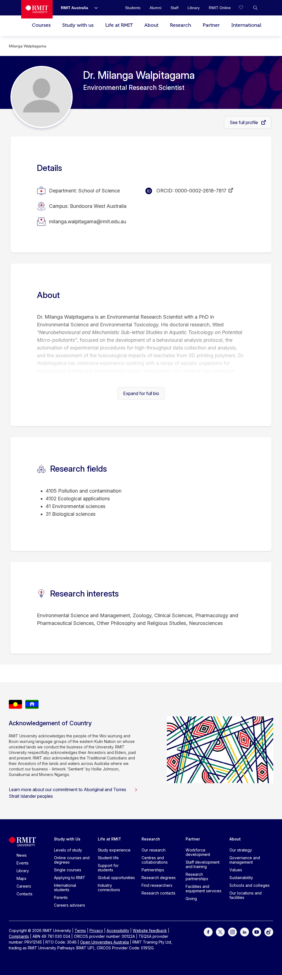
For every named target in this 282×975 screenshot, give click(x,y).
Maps (21, 878)
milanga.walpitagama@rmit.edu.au (87, 221)
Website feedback (150, 930)
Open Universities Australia (104, 942)
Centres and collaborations (155, 859)
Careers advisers (69, 905)
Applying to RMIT (69, 877)
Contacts (24, 893)
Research (180, 25)
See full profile (244, 122)
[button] (255, 7)
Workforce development (198, 852)
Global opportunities (116, 877)
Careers (24, 886)
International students (65, 887)
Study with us (78, 25)
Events (23, 863)
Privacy (96, 930)
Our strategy (240, 850)
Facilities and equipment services (203, 888)
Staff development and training (202, 864)
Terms (80, 930)
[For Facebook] (208, 931)
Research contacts (158, 893)
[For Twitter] (220, 931)
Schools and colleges (249, 885)
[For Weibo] (268, 931)
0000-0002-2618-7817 (200, 191)
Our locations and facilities (245, 895)
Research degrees (159, 877)
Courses (41, 25)
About (151, 25)
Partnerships (153, 869)
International (246, 25)
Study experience (114, 850)
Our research (154, 850)
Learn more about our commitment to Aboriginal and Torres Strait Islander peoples (67, 793)
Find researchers (157, 885)
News (22, 855)
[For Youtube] (256, 931)
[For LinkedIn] (244, 931)
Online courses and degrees (72, 859)
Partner (211, 25)
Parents (61, 897)
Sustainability (241, 877)
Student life (108, 857)
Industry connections (109, 887)
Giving (191, 898)
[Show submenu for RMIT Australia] (94, 7)
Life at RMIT (119, 25)
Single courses (67, 869)
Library (23, 870)
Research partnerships (197, 876)
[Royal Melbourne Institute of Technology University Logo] (37, 9)
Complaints (19, 936)
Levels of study (68, 850)
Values (235, 869)
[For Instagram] (232, 931)
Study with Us (67, 839)
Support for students (108, 867)
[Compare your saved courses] (244, 7)
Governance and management (244, 859)
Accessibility (118, 930)
